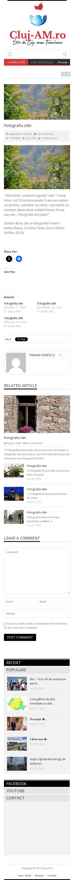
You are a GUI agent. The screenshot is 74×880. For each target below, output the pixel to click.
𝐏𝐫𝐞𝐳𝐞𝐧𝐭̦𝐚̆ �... (38, 719)
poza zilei (30, 138)
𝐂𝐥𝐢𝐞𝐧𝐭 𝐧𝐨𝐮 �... (39, 739)
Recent (13, 662)
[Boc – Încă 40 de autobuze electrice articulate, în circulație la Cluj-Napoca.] (20, 683)
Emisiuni (39, 875)
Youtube (15, 790)
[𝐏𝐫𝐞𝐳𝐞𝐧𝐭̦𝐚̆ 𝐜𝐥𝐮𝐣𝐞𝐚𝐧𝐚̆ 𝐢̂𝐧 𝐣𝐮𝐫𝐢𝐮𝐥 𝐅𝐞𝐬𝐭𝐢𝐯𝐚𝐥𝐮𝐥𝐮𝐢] (20, 723)
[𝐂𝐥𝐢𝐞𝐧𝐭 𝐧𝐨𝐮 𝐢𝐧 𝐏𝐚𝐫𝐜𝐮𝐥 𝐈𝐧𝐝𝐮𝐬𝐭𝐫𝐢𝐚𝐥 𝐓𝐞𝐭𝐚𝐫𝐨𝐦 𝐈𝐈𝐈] (20, 743)
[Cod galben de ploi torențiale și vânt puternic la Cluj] (20, 703)
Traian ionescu (49, 138)
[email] (60, 355)
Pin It (8, 339)
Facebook (16, 783)
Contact (15, 798)
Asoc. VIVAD (24, 875)
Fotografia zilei (13, 303)
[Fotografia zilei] (40, 414)
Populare (16, 669)
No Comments (45, 134)
